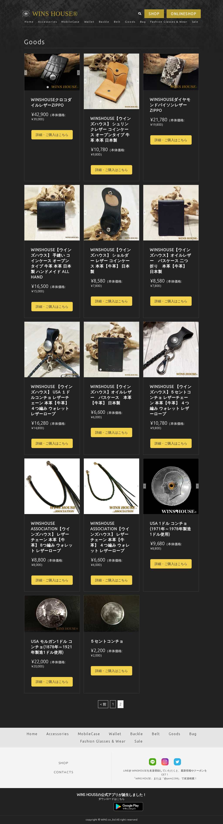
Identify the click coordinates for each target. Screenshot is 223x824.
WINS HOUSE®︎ (55, 13)
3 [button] (102, 102)
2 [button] (55, 88)
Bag (143, 21)
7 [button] (128, 102)
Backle (104, 21)
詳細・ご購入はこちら (52, 135)
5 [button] (115, 102)
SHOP (154, 14)
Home (29, 21)
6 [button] (121, 102)
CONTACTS (63, 772)
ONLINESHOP (183, 14)
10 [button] (115, 107)
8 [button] (134, 102)
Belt (117, 21)
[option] (52, 72)
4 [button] (108, 102)
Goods (130, 21)
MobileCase (70, 21)
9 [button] (108, 107)
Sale (195, 21)
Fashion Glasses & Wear (169, 21)
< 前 (103, 704)
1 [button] (49, 88)
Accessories (47, 21)
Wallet (89, 21)
